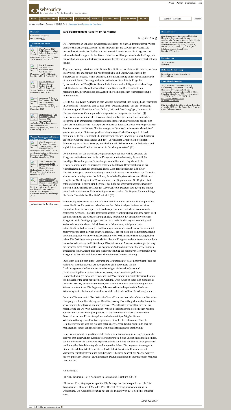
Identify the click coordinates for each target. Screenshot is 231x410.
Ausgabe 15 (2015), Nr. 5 (56, 24)
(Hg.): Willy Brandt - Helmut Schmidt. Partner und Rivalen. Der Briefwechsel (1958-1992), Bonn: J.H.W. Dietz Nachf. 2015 (44, 54)
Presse (171, 3)
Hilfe (200, 3)
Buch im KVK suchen (170, 51)
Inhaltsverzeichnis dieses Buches (174, 49)
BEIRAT (96, 18)
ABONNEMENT (50, 18)
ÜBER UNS (66, 18)
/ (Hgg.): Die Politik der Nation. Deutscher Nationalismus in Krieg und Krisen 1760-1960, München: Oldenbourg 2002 (44, 167)
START (34, 18)
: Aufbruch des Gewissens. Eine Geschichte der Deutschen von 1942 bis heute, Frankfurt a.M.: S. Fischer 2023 (43, 70)
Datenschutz (190, 3)
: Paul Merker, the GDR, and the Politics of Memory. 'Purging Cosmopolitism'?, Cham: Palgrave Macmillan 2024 (44, 103)
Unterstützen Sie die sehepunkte (44, 204)
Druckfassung (36, 38)
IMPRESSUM (129, 18)
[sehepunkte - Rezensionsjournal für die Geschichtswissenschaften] (115, 9)
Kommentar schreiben (39, 36)
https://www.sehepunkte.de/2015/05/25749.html (172, 99)
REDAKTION (82, 18)
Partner (179, 3)
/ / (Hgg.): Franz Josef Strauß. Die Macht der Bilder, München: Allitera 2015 (42, 87)
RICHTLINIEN (111, 18)
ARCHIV (143, 18)
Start (42, 24)
